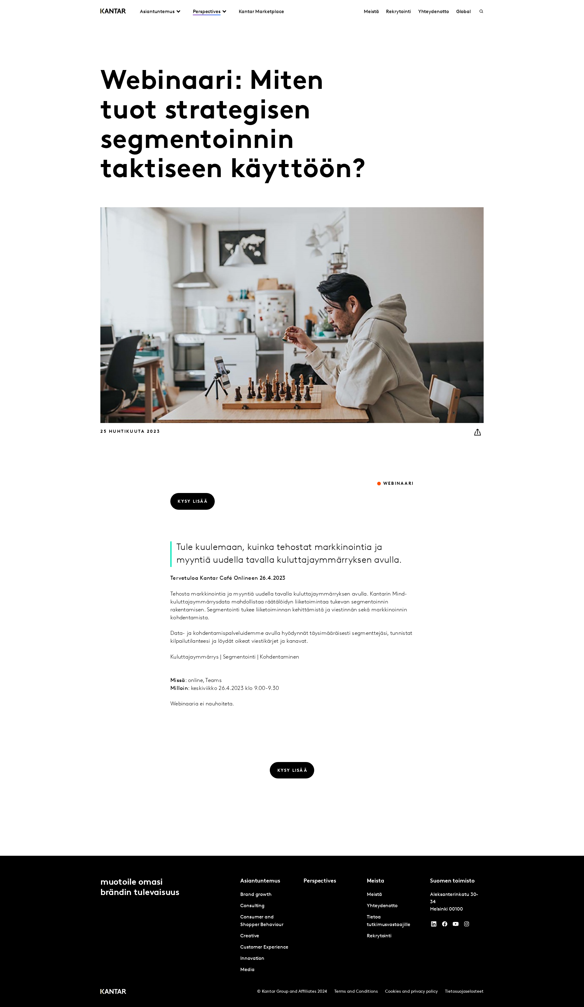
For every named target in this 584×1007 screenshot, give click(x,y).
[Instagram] (466, 925)
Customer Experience (264, 947)
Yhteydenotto (433, 11)
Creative (249, 936)
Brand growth (256, 894)
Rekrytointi (398, 11)
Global (463, 11)
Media (247, 969)
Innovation (252, 958)
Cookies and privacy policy (411, 991)
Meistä (371, 11)
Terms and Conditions (356, 991)
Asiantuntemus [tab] (157, 11)
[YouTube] (433, 925)
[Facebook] (444, 925)
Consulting (252, 906)
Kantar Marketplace (261, 11)
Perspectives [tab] (207, 11)
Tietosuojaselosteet (464, 991)
